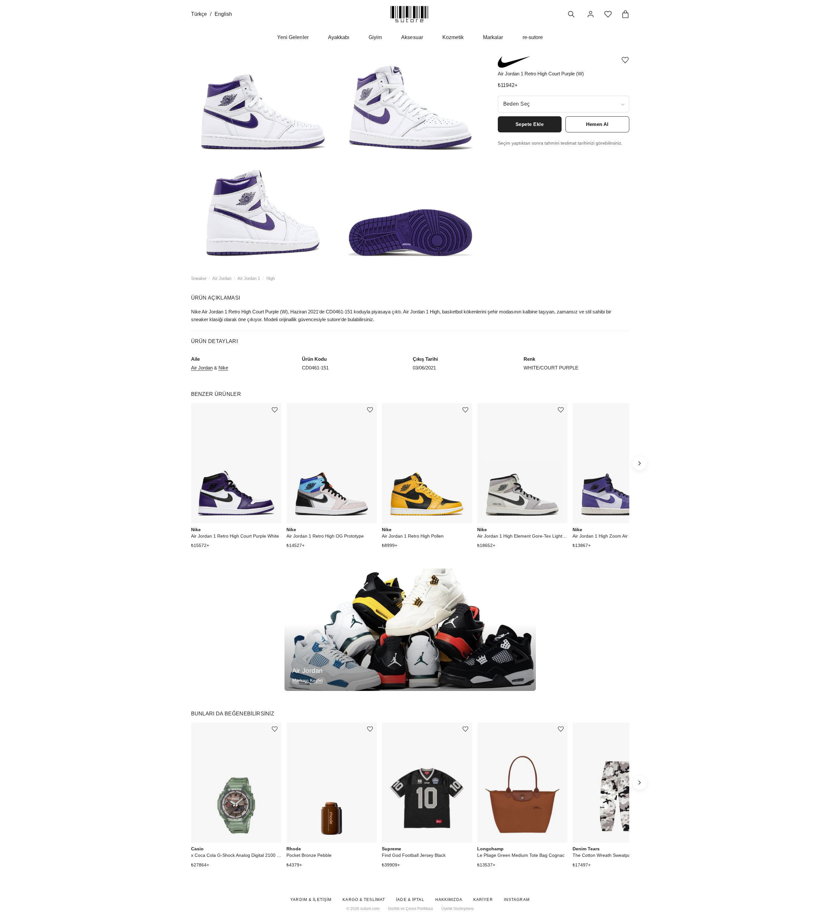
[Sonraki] (639, 463)
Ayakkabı (338, 37)
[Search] (571, 14)
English (223, 14)
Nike (223, 367)
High (270, 278)
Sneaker (199, 278)
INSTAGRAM (517, 899)
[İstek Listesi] (608, 14)
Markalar (493, 37)
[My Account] (590, 14)
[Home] (409, 14)
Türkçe (199, 14)
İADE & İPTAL (410, 899)
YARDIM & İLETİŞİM (311, 899)
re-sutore (533, 37)
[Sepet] (625, 14)
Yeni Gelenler (293, 37)
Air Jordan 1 (248, 278)
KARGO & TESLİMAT (363, 899)
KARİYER (483, 899)
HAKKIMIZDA (448, 899)
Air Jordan (221, 278)
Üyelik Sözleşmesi (457, 908)
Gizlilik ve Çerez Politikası (410, 908)
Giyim (375, 37)
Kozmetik (453, 37)
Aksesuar (412, 37)
